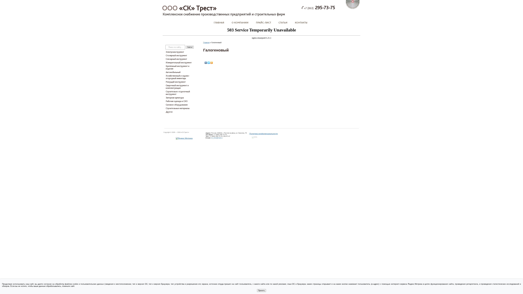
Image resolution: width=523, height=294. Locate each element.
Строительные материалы (178, 108)
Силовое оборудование (177, 104)
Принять (261, 291)
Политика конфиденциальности (263, 134)
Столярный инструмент (176, 55)
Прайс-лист (263, 22)
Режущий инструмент (176, 82)
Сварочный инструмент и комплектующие (177, 86)
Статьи (283, 22)
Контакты (301, 22)
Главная (219, 22)
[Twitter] (208, 63)
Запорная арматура (175, 97)
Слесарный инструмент (176, 59)
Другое (169, 112)
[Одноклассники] (211, 63)
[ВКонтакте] (205, 63)
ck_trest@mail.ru (216, 138)
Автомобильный (173, 72)
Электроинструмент (175, 52)
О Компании (240, 22)
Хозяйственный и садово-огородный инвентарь (178, 77)
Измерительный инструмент (179, 62)
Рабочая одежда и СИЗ (176, 101)
